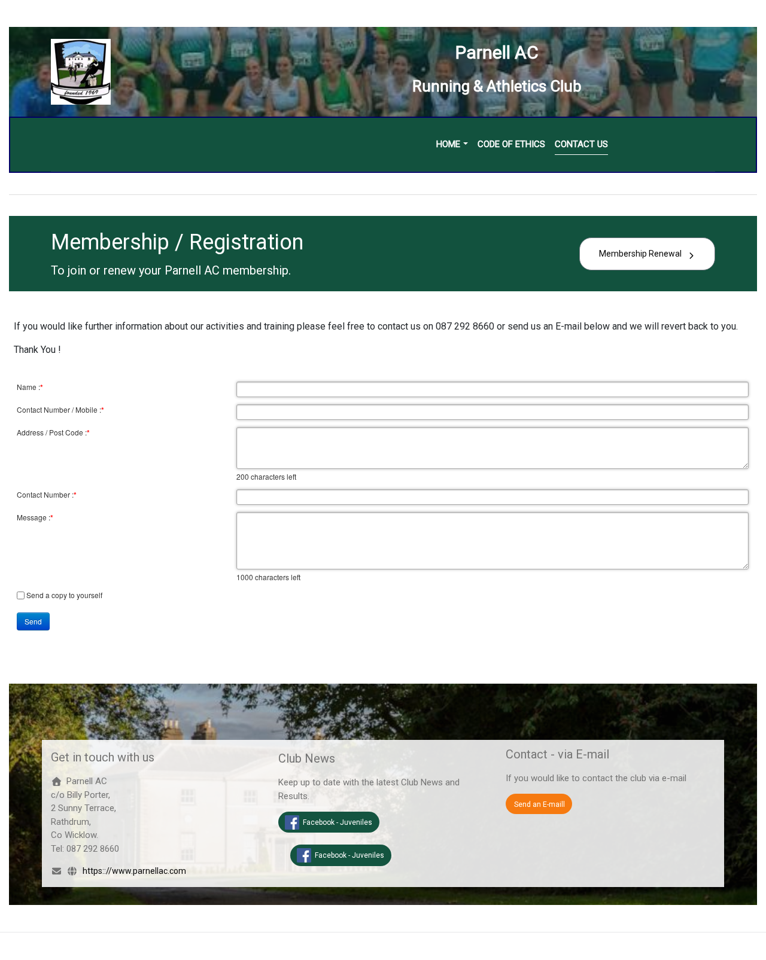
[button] (452, 144)
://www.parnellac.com (145, 871)
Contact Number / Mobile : (60, 409)
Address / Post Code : (53, 432)
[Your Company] (81, 71)
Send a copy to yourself (64, 595)
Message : (35, 517)
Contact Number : (47, 494)
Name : (30, 387)
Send (33, 621)
